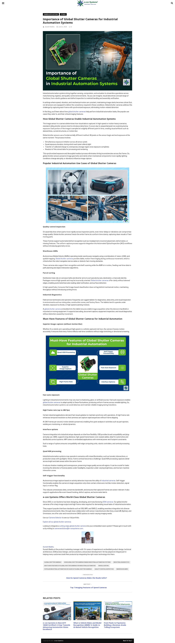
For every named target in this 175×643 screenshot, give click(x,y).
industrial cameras (108, 481)
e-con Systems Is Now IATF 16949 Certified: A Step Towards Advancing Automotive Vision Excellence (56, 626)
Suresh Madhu (50, 27)
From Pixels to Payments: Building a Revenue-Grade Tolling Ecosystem (115, 625)
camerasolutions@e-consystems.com (69, 528)
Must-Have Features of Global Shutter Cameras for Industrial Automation (69, 565)
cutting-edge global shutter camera (73, 526)
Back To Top (127, 640)
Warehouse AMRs (122, 569)
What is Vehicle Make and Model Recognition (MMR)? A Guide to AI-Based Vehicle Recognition (87, 625)
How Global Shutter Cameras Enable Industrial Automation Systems (87, 562)
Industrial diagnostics (121, 562)
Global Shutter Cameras (52, 562)
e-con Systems (58, 640)
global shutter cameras (77, 112)
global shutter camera (52, 309)
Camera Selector (55, 518)
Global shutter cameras (64, 259)
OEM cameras (108, 502)
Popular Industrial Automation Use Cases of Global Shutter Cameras (68, 569)
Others (63, 14)
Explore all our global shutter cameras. (57, 522)
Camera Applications (51, 14)
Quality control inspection (104, 569)
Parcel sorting (103, 565)
